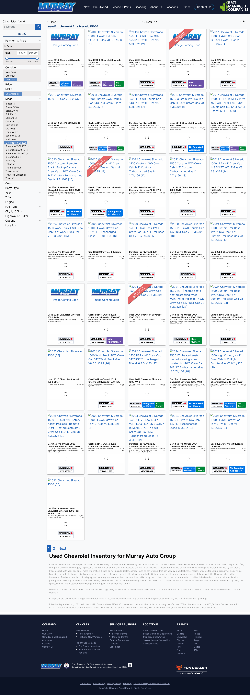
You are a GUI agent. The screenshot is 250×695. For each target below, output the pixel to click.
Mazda (197, 647)
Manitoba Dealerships (154, 637)
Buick (179, 630)
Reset (21, 34)
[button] (86, 7)
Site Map (127, 683)
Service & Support (123, 624)
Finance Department (120, 640)
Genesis (181, 653)
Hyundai (198, 637)
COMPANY (49, 624)
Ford (179, 650)
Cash (9, 46)
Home (45, 630)
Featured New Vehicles (90, 637)
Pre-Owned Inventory (89, 646)
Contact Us (48, 647)
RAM (196, 650)
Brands (182, 624)
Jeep (196, 640)
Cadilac (180, 633)
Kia (195, 643)
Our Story (47, 633)
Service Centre (119, 633)
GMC (196, 630)
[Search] (38, 27)
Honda (197, 633)
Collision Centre (120, 637)
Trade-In (114, 643)
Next (62, 548)
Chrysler (181, 640)
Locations (151, 624)
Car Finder (115, 647)
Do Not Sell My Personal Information (152, 683)
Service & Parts (117, 630)
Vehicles (82, 624)
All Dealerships (150, 643)
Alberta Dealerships (153, 630)
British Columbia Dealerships (157, 633)
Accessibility (99, 683)
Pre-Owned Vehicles (86, 643)
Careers (46, 643)
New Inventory (86, 633)
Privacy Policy (114, 683)
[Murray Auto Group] (57, 6)
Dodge (180, 643)
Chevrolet (182, 637)
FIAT (179, 647)
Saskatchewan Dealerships (156, 640)
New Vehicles (82, 630)
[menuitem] (22, 72)
